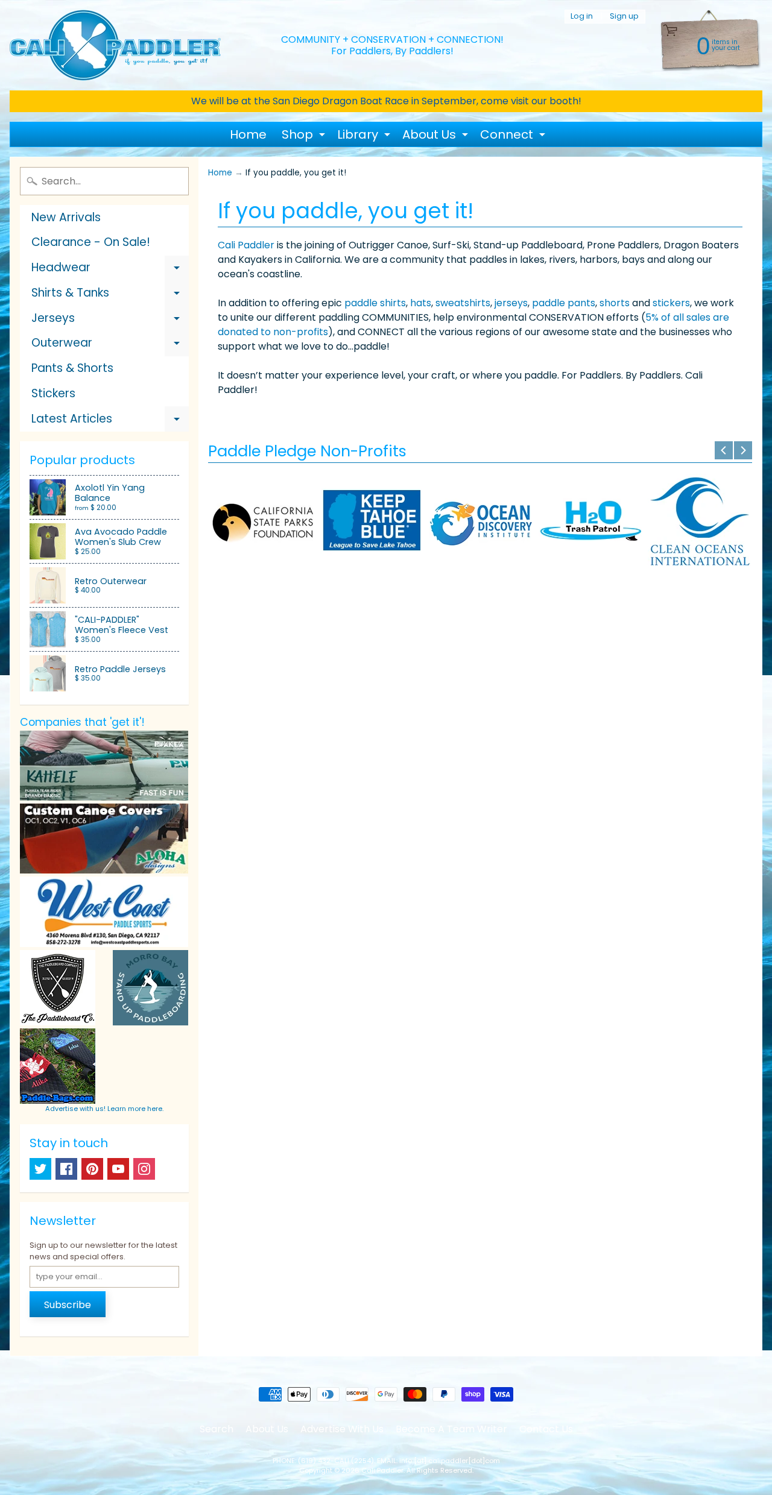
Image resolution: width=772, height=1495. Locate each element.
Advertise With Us (342, 1429)
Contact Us (546, 1429)
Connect (514, 136)
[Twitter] (40, 1169)
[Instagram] (144, 1169)
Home (248, 134)
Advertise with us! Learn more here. (104, 1108)
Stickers (53, 393)
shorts (615, 303)
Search (216, 1429)
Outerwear (110, 345)
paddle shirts (375, 303)
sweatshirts (462, 303)
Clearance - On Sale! (90, 242)
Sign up (624, 16)
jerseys (511, 303)
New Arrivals (66, 217)
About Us (436, 136)
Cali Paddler (246, 245)
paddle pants (563, 303)
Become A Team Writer (451, 1429)
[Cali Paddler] (115, 45)
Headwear (110, 269)
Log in (582, 16)
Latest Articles (110, 421)
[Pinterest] (92, 1169)
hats (420, 303)
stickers (671, 303)
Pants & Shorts (72, 368)
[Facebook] (66, 1169)
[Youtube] (118, 1169)
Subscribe (67, 1305)
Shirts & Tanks (110, 295)
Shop (305, 136)
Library (365, 136)
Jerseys (110, 320)
